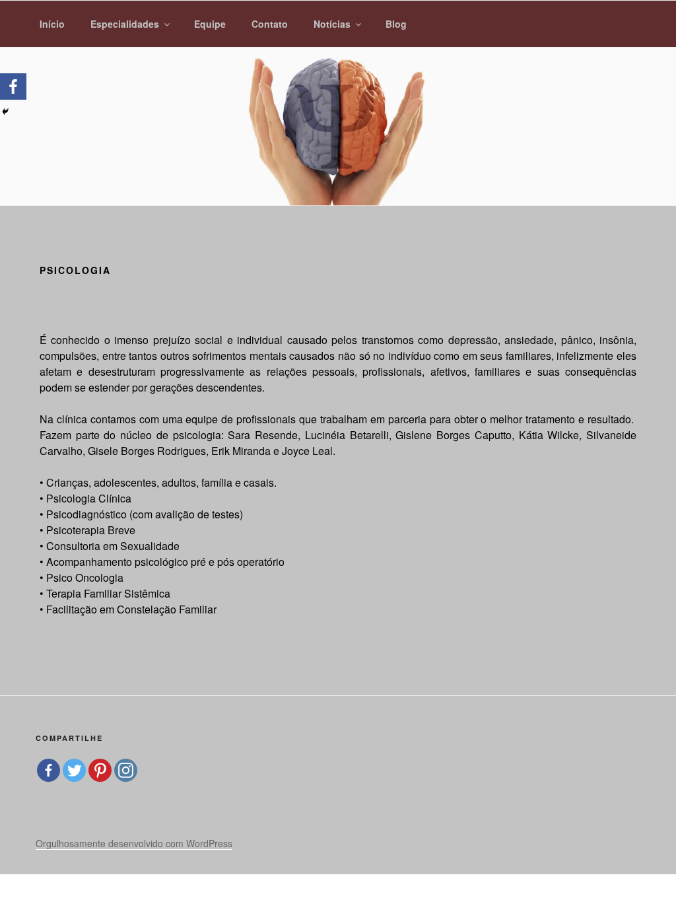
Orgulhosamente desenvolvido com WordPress (134, 843)
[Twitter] (74, 770)
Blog (396, 23)
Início (52, 23)
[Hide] (5, 111)
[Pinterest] (100, 770)
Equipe (210, 23)
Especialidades (124, 23)
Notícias (332, 23)
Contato (270, 23)
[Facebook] (13, 86)
